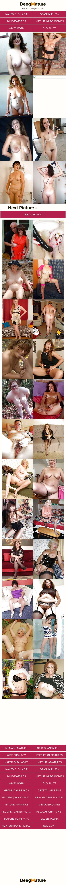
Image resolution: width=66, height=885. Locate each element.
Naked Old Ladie (16, 14)
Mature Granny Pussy (17, 797)
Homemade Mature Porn (17, 748)
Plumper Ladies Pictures (17, 811)
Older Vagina (49, 818)
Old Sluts (49, 28)
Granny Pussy (49, 14)
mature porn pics (17, 804)
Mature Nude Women (49, 21)
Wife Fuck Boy (16, 755)
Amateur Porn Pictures (17, 825)
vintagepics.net (49, 804)
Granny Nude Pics (16, 790)
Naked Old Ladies (16, 762)
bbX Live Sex (33, 214)
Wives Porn (16, 28)
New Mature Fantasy (49, 797)
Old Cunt (49, 825)
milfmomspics (16, 21)
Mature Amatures (49, 762)
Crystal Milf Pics (49, 790)
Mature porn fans (16, 818)
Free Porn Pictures (49, 755)
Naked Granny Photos (50, 748)
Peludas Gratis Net (49, 811)
